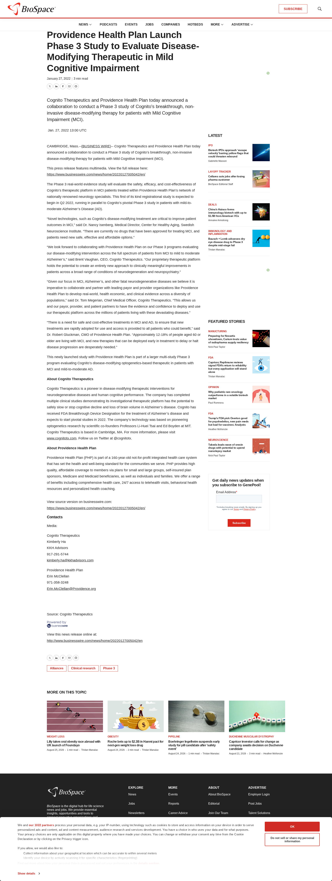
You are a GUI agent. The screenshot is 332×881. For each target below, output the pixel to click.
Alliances (56, 668)
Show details (26, 873)
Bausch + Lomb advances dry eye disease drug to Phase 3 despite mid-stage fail (226, 242)
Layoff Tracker (219, 171)
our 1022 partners (41, 825)
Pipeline (174, 736)
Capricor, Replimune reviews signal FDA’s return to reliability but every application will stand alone (227, 367)
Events (131, 24)
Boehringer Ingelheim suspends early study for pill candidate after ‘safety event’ (194, 745)
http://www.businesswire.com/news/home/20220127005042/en (95, 641)
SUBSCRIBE (293, 9)
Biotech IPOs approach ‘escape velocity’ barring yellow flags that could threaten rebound (228, 153)
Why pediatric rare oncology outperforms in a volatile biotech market (228, 395)
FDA (210, 357)
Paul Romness (216, 402)
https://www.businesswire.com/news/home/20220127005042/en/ (96, 174)
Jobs (149, 24)
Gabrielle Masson (217, 161)
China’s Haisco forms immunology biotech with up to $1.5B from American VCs (227, 212)
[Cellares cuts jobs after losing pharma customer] (261, 178)
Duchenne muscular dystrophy (251, 736)
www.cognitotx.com (61, 438)
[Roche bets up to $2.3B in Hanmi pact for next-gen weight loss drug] (136, 716)
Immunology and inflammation (220, 233)
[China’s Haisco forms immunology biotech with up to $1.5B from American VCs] (261, 211)
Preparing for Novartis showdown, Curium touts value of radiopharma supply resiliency (228, 339)
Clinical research (83, 668)
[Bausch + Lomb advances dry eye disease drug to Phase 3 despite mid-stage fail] (261, 238)
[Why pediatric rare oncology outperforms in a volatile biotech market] (261, 394)
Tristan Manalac (216, 249)
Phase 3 (109, 668)
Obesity (113, 736)
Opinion (213, 387)
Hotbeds (195, 24)
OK (292, 826)
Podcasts (108, 24)
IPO (210, 145)
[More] (90, 24)
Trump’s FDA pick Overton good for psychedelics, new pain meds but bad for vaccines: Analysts (228, 421)
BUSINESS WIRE (96, 146)
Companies (170, 24)
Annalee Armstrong (218, 220)
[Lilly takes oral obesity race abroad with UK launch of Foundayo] (75, 716)
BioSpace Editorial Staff (220, 184)
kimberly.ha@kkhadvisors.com (70, 560)
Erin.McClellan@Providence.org (71, 589)
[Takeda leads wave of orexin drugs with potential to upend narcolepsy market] (261, 447)
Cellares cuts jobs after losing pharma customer (226, 178)
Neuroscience (218, 439)
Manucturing (217, 331)
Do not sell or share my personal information (292, 839)
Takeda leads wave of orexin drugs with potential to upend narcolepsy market (226, 448)
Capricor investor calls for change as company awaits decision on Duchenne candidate (256, 745)
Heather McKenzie (218, 429)
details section (148, 863)
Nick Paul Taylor (216, 347)
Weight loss (56, 736)
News (83, 24)
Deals (212, 204)
